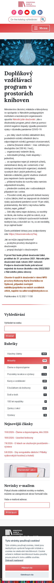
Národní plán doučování (24, 119)
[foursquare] (13, 12)
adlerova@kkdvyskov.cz (35, 291)
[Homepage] (27, 4)
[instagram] (20, 12)
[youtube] (27, 12)
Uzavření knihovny (18, 437)
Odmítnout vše (27, 575)
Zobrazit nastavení (14, 560)
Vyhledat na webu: (13, 323)
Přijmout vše (27, 568)
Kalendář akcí (27, 470)
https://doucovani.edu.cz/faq (23, 234)
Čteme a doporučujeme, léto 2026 (26, 432)
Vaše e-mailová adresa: (15, 499)
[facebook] (40, 12)
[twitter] (33, 12)
